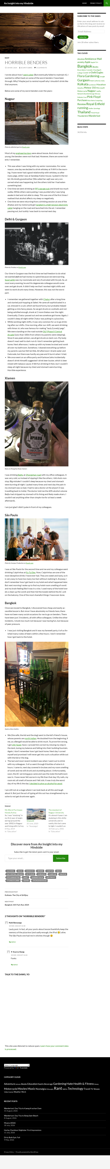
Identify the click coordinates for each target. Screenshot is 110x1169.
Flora (81, 76)
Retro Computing (96, 100)
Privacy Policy (96, 3)
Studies (90, 108)
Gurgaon (41, 874)
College (79, 73)
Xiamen (26, 880)
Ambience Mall (93, 58)
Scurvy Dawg (26, 68)
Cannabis (89, 70)
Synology (97, 108)
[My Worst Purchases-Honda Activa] (16, 821)
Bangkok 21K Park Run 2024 (17, 903)
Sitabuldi (30, 821)
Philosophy (50, 1089)
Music (31, 1088)
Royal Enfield (95, 104)
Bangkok (30, 871)
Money (96, 1084)
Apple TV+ (94, 62)
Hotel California (95, 81)
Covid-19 (87, 72)
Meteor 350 (90, 87)
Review (81, 104)
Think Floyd (95, 113)
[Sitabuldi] (36, 814)
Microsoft (100, 88)
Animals (18, 1084)
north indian (30, 738)
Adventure (9, 1083)
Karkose (52, 874)
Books (95, 66)
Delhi (59, 871)
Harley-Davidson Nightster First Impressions (22, 1130)
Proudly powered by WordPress (27, 1152)
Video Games (8, 1092)
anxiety (80, 62)
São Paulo (51, 877)
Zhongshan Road (40, 880)
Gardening (92, 76)
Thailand (84, 112)
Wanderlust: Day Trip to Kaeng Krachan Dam (22, 1108)
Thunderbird (82, 116)
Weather (17, 1092)
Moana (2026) (10, 1123)
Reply (13, 942)
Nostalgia (41, 1088)
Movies (22, 1088)
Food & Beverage (45, 1084)
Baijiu (20, 475)
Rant (7, 58)
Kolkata (82, 84)
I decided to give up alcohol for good (45, 783)
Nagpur (63, 874)
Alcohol (10, 871)
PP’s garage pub (42, 188)
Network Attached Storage (86, 94)
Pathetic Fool (82, 97)
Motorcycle (82, 91)
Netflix (98, 91)
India (102, 81)
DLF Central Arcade (15, 874)
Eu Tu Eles (30, 572)
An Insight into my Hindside (18, 3)
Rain (89, 100)
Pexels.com (26, 147)
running (82, 108)
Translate (23, 1068)
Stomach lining (13, 880)
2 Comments (41, 68)
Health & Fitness (83, 1083)
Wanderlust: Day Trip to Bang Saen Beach (21, 1115)
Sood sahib (10, 280)
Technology (75, 1088)
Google (102, 77)
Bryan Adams (81, 70)
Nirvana (97, 94)
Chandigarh (97, 70)
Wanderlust (94, 115)
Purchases (82, 100)
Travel (87, 1089)
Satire (65, 1089)
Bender (40, 871)
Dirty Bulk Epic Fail (12, 1137)
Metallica (80, 88)
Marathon (101, 84)
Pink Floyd (93, 96)
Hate (70, 1083)
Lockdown (92, 85)
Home (84, 3)
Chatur (46, 299)
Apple (87, 62)
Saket (25, 877)
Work (23, 1092)
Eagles (100, 72)
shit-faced (16, 744)
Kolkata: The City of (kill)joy (16, 893)
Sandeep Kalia (37, 877)
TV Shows (95, 1089)
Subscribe (60, 858)
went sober (28, 74)
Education (32, 1083)
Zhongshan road (33, 475)
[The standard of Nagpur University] (59, 821)
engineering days (23, 153)
